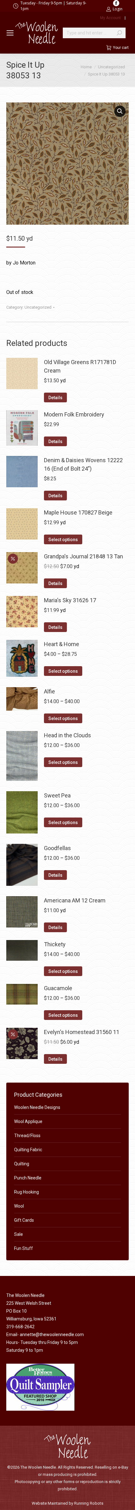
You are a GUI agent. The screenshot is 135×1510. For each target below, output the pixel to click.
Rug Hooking (26, 1191)
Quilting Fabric (28, 1149)
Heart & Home (61, 644)
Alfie (49, 691)
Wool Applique (28, 1121)
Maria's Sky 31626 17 (70, 600)
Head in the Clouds (67, 735)
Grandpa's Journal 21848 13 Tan (83, 556)
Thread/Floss (27, 1135)
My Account (110, 18)
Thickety (55, 944)
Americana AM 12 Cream (74, 900)
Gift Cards (24, 1220)
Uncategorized (37, 307)
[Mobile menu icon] (10, 33)
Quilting (21, 1163)
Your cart (121, 47)
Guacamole (58, 988)
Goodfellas (57, 848)
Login (117, 9)
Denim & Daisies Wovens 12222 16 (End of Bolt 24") (83, 464)
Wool (19, 1206)
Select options (63, 539)
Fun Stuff (23, 1248)
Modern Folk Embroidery (74, 414)
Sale (18, 1234)
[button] (120, 111)
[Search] (119, 33)
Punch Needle (27, 1177)
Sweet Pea (57, 795)
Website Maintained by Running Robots (67, 1503)
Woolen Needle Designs (37, 1107)
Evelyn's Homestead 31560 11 (81, 1032)
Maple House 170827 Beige (78, 512)
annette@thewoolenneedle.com (52, 1334)
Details (55, 397)
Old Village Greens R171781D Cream (80, 366)
